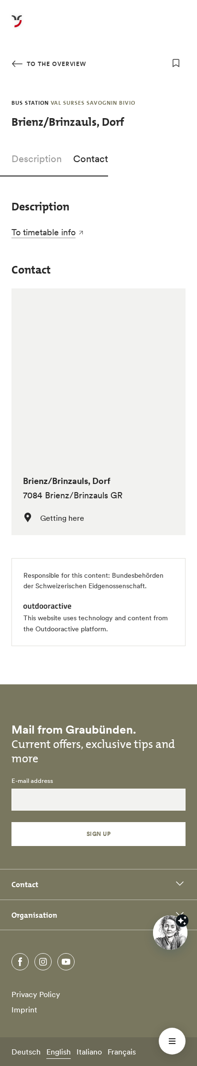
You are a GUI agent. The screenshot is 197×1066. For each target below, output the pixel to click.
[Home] (16, 26)
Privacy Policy (35, 994)
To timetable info (43, 232)
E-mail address (32, 781)
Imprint (24, 1009)
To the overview (55, 63)
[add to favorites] (176, 63)
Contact (90, 159)
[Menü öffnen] (172, 1041)
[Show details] (182, 920)
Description (36, 159)
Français (122, 1051)
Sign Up (98, 833)
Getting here (62, 518)
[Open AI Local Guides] (170, 932)
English (58, 1051)
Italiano (89, 1051)
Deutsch (26, 1051)
